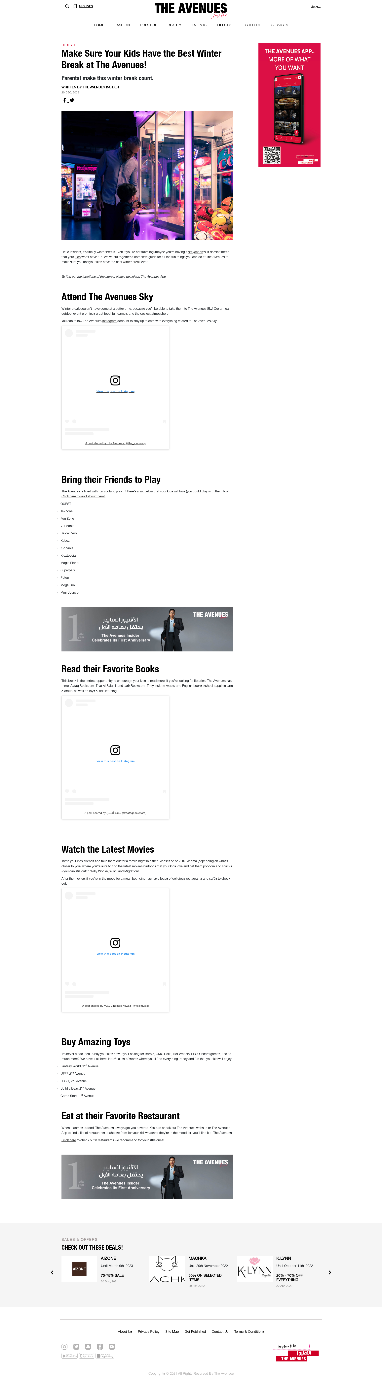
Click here (68, 1140)
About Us (125, 1331)
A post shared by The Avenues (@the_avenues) (115, 443)
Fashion (122, 25)
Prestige (148, 25)
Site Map (172, 1331)
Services (279, 25)
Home (99, 25)
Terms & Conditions (249, 1331)
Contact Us (220, 1331)
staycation (195, 252)
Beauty (174, 25)
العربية (316, 6)
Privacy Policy (149, 1331)
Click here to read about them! (83, 496)
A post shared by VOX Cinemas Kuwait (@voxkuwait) (115, 1005)
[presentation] (52, 1273)
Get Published (195, 1331)
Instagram (109, 321)
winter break (131, 262)
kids (78, 257)
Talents (199, 25)
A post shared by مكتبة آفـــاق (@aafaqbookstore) (115, 812)
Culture (253, 25)
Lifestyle (226, 25)
